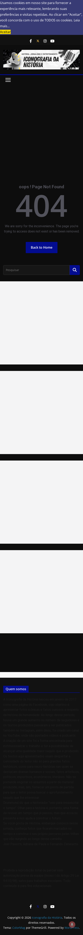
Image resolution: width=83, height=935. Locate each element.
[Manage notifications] (72, 924)
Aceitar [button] (5, 32)
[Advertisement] (41, 128)
